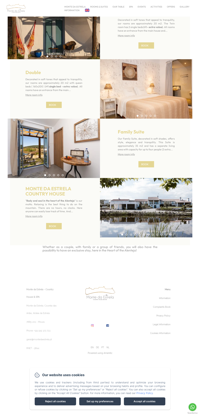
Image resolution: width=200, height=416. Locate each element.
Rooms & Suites (99, 6)
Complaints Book (161, 307)
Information (72, 10)
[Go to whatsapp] (192, 407)
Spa (131, 6)
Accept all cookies (144, 401)
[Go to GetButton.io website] (193, 413)
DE (97, 347)
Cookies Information (160, 333)
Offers (171, 6)
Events (142, 6)
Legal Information (161, 324)
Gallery (184, 6)
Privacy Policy (163, 315)
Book (145, 45)
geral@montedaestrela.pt (39, 339)
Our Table (118, 6)
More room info (126, 35)
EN (92, 347)
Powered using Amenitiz (100, 353)
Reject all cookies (55, 401)
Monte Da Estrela (75, 6)
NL (108, 347)
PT (102, 347)
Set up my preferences (100, 401)
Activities (156, 6)
